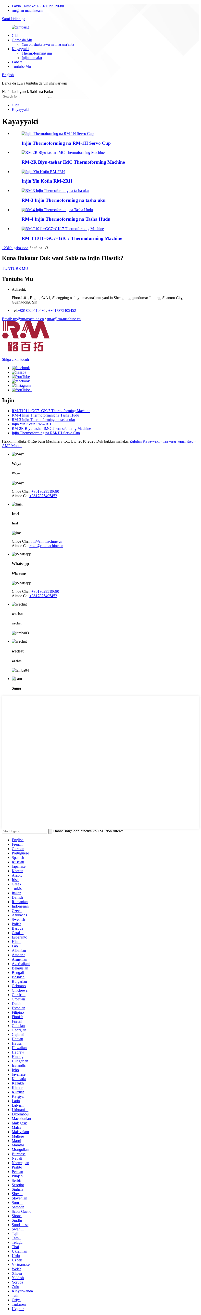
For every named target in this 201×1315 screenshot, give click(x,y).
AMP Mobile (12, 446)
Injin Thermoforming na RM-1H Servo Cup (66, 143)
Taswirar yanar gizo (178, 441)
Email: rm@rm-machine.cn (23, 319)
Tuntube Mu (21, 66)
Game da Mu (22, 40)
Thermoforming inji (37, 53)
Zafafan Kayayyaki (145, 441)
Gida (15, 35)
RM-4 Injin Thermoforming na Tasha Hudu (66, 219)
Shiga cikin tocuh (15, 359)
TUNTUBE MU (15, 268)
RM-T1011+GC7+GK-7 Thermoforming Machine (72, 238)
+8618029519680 (38, 6)
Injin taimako (32, 58)
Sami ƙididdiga (13, 19)
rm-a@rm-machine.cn (64, 319)
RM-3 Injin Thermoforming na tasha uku (64, 200)
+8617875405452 (62, 310)
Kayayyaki (20, 49)
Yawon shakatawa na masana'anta (48, 44)
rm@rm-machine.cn (27, 10)
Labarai (18, 62)
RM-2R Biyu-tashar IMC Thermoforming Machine (73, 162)
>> (26, 248)
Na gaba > (16, 248)
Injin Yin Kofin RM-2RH (47, 181)
